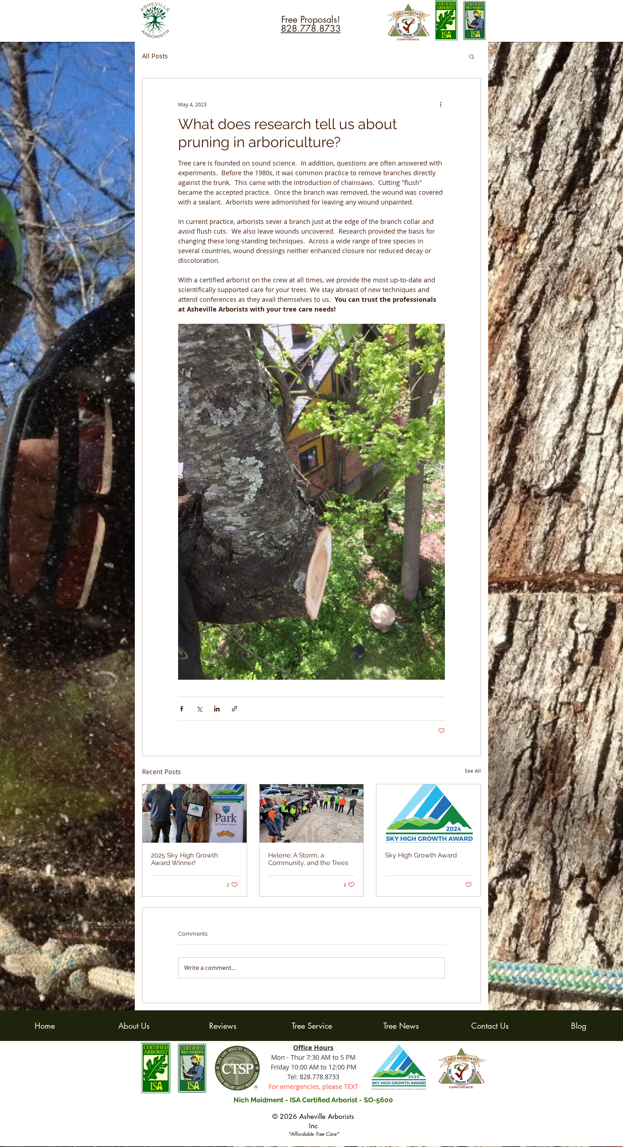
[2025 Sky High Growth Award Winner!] (194, 813)
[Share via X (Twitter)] (199, 708)
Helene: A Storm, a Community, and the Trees (308, 858)
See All (473, 770)
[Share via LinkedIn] (216, 708)
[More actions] (440, 104)
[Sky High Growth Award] (428, 813)
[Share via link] (234, 708)
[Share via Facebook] (181, 708)
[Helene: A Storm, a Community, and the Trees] (312, 813)
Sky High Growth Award (421, 855)
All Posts (155, 56)
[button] (471, 56)
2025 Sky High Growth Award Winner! (184, 858)
